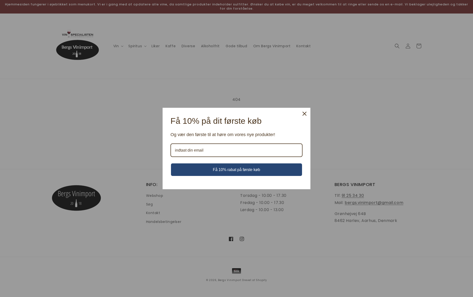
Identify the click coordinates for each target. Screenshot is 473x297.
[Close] (304, 114)
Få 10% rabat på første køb (236, 170)
